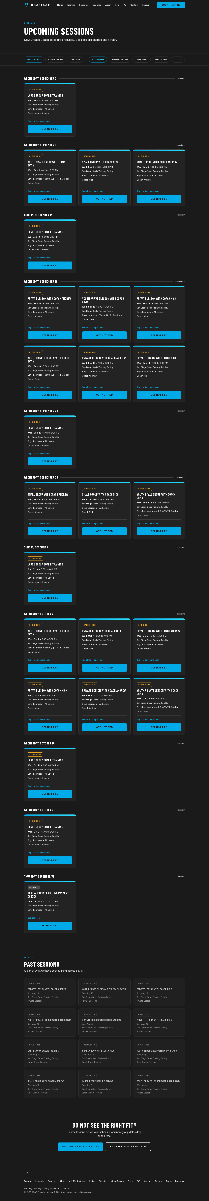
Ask (117, 5)
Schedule (84, 5)
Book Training (171, 5)
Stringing (103, 1181)
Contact (134, 5)
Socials (92, 1181)
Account (146, 5)
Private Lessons (120, 59)
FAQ (124, 5)
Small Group (141, 59)
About (108, 5)
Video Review (117, 1181)
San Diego (75, 59)
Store (130, 1181)
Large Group (161, 59)
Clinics (178, 59)
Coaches (97, 5)
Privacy (158, 1181)
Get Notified (50, 129)
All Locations (34, 59)
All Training (98, 59)
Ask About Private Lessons (80, 1146)
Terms (169, 1181)
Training (71, 5)
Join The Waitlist (50, 925)
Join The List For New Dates (128, 1146)
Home (60, 5)
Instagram (179, 1181)
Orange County (55, 59)
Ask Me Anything (77, 1181)
